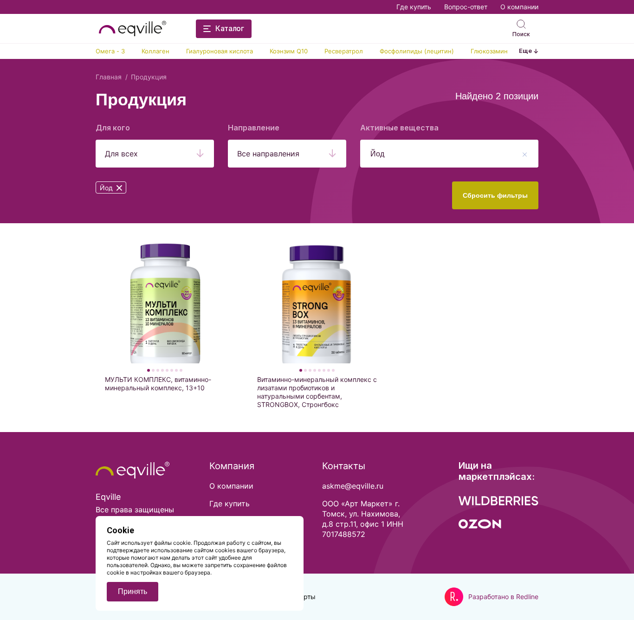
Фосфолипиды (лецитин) (417, 51)
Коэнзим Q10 (289, 51)
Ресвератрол (343, 51)
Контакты (343, 465)
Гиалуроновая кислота (219, 51)
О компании (519, 7)
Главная (109, 77)
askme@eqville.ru (352, 486)
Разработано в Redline (503, 597)
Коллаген (155, 51)
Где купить (413, 7)
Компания (231, 465)
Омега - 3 (110, 51)
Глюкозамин (489, 51)
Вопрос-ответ (465, 7)
